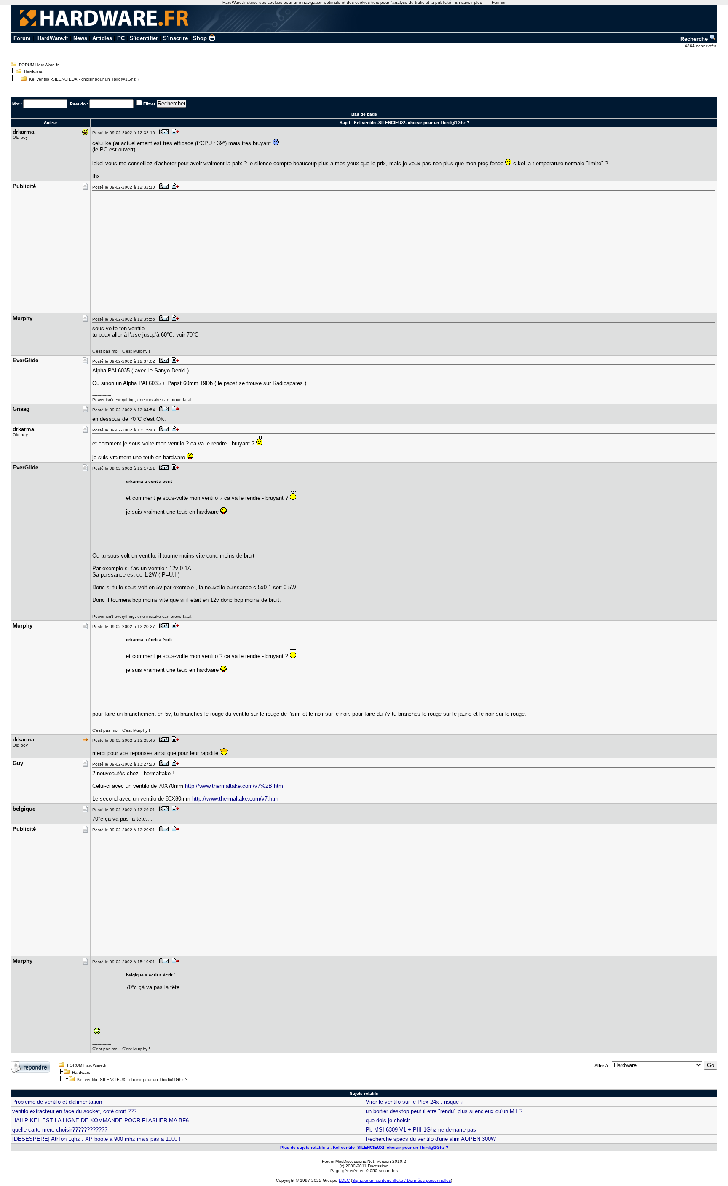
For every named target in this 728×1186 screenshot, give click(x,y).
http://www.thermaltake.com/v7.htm (235, 798)
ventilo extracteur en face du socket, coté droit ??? (74, 1111)
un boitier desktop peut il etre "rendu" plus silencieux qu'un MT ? (444, 1111)
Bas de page (364, 114)
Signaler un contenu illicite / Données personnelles (401, 1180)
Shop (200, 38)
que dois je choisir (388, 1120)
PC (121, 38)
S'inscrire (175, 38)
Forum (22, 38)
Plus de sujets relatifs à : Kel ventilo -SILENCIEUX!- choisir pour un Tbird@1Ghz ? (364, 1147)
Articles (102, 38)
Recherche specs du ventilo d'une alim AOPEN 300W (431, 1139)
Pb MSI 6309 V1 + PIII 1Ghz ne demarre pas (421, 1130)
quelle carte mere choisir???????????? (59, 1130)
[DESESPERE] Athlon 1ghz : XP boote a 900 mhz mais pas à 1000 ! (96, 1139)
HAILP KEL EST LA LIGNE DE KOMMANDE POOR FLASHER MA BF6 (100, 1120)
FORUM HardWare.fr (39, 64)
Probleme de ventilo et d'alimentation (57, 1102)
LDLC (344, 1180)
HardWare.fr (52, 38)
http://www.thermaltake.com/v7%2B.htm (234, 786)
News (80, 38)
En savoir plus (468, 2)
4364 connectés (701, 45)
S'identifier (144, 38)
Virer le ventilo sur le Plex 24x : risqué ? (414, 1102)
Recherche (694, 39)
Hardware (33, 72)
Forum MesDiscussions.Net (348, 1161)
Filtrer (149, 104)
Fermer (499, 2)
